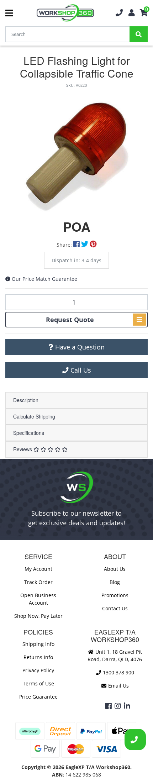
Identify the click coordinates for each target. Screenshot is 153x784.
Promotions (114, 595)
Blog (115, 582)
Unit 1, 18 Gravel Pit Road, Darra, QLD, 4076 (115, 655)
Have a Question (79, 347)
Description (25, 400)
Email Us (118, 685)
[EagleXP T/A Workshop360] (65, 13)
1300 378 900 (117, 672)
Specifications (28, 432)
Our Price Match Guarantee (44, 278)
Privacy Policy (38, 670)
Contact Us (115, 608)
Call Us (80, 370)
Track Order (38, 582)
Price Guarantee (38, 696)
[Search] (139, 34)
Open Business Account (38, 599)
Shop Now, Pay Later (38, 615)
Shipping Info (38, 644)
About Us (115, 568)
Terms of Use (38, 683)
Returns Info (38, 657)
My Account (38, 568)
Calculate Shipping (34, 416)
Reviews (23, 449)
